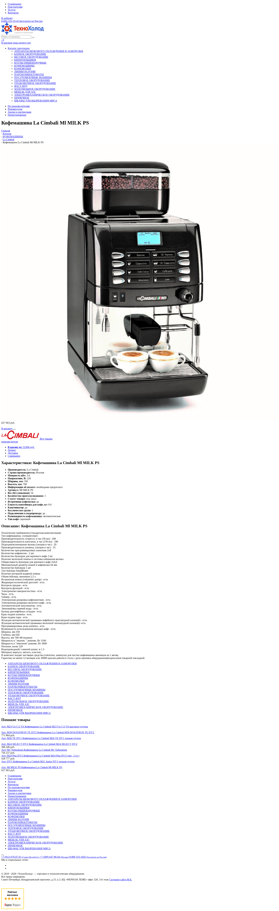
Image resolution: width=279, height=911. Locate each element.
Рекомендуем (15, 109)
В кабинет (7, 18)
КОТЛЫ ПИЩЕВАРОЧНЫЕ (30, 62)
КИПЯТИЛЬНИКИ (25, 60)
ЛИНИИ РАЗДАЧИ (25, 71)
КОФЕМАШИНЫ (24, 65)
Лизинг (12, 450)
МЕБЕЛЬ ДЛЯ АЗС (25, 92)
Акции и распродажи (19, 112)
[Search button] (33, 37)
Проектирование (17, 115)
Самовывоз (14, 456)
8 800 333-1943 (88, 857)
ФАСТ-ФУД (20, 86)
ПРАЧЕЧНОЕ (21, 97)
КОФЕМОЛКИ (22, 68)
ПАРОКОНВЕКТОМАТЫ (29, 74)
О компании (14, 4)
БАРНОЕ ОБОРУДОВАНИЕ (30, 54)
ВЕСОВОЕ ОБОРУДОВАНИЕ (31, 57)
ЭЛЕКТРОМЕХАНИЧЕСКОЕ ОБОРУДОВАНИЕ (42, 94)
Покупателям (15, 6)
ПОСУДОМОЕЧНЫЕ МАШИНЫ (33, 77)
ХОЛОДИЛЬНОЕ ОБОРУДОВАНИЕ (34, 89)
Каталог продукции (19, 48)
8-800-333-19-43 (22, 21)
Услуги (12, 9)
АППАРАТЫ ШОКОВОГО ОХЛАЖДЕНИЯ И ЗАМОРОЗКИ (48, 51)
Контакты (13, 12)
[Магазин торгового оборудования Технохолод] (22, 33)
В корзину (7, 428)
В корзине (16, 42)
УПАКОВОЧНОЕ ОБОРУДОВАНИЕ (35, 83)
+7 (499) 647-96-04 (54, 857)
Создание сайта (120, 879)
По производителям (19, 106)
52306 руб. (21, 447)
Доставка (13, 453)
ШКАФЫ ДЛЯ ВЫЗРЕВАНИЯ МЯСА (35, 100)
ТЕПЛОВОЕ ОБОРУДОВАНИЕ (32, 80)
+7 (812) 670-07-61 (20, 857)
